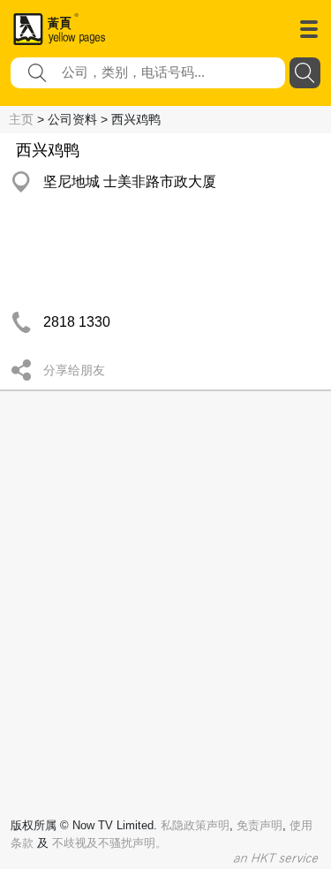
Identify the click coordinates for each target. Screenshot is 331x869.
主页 (21, 119)
